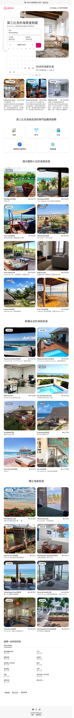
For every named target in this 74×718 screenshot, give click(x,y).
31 (14, 72)
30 (10, 72)
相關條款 (38, 715)
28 (29, 68)
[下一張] (39, 75)
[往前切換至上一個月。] (10, 44)
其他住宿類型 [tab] (8, 645)
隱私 (32, 715)
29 (33, 68)
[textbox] (16, 39)
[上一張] (33, 75)
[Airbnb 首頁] (9, 8)
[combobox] (24, 32)
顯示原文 (45, 2)
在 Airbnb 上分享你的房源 (59, 8)
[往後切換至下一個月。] (32, 44)
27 (25, 68)
